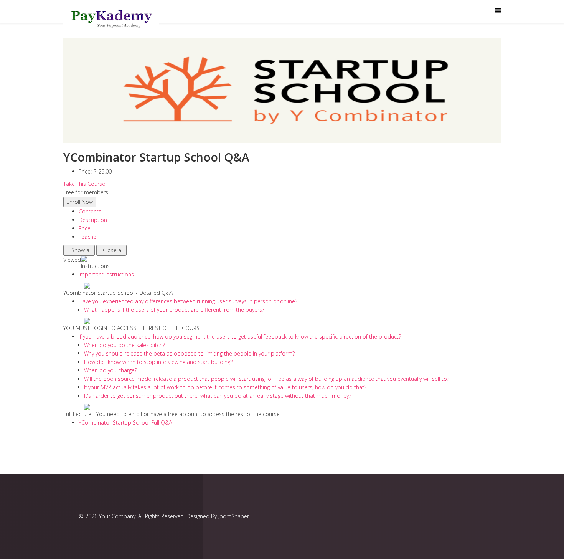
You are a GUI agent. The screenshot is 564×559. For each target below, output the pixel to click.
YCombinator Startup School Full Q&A (125, 422)
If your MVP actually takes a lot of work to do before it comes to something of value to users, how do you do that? (225, 387)
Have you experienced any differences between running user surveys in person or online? (188, 301)
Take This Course (84, 183)
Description (93, 219)
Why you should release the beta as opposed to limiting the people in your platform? (189, 353)
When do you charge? (110, 370)
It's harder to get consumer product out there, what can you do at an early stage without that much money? (217, 395)
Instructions (95, 266)
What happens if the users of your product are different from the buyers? (174, 309)
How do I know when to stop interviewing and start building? (158, 362)
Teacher (88, 236)
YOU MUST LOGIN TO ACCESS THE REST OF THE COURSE (133, 328)
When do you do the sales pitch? (124, 345)
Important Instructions (106, 274)
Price (85, 228)
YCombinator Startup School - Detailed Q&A (118, 292)
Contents (90, 211)
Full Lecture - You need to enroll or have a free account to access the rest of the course (171, 414)
